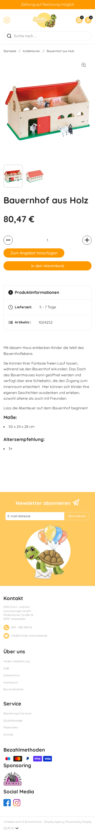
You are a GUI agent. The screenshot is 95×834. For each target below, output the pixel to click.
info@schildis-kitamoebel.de (29, 635)
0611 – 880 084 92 (21, 627)
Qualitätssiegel (13, 720)
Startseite (9, 51)
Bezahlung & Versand (17, 713)
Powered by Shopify (79, 821)
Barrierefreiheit (13, 689)
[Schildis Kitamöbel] (45, 20)
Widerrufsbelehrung (16, 661)
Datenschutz (11, 675)
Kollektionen (31, 51)
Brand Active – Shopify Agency (44, 821)
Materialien (10, 727)
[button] (87, 20)
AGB (6, 668)
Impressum (10, 682)
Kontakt (8, 734)
